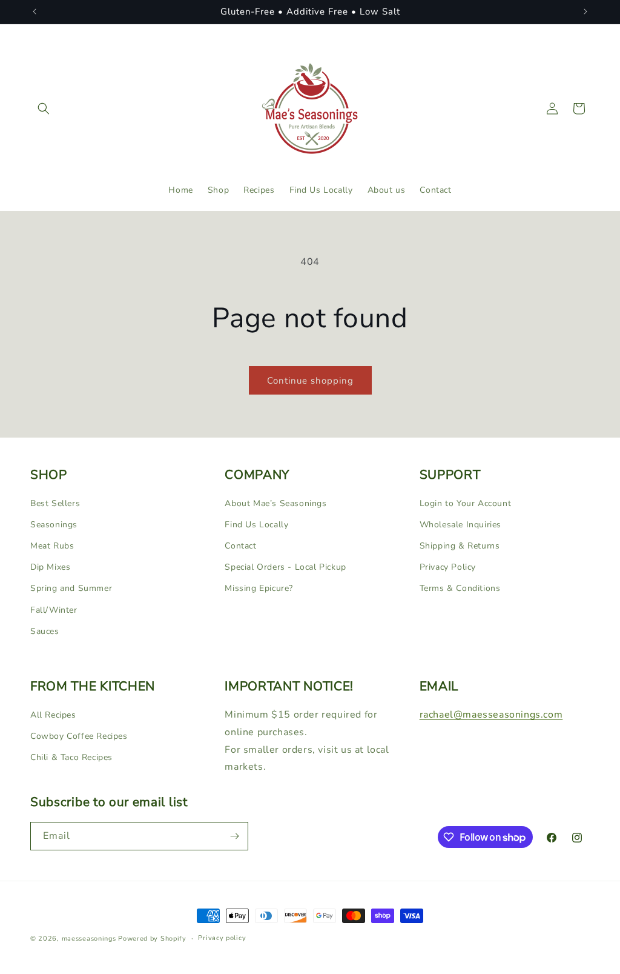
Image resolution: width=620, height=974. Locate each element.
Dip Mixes (50, 567)
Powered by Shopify (152, 938)
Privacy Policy (448, 567)
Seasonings (54, 524)
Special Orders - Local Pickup (285, 567)
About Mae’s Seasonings (275, 503)
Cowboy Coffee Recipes (79, 736)
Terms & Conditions (460, 588)
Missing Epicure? (259, 588)
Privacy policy (222, 937)
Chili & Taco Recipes (71, 757)
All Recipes (53, 715)
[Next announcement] (585, 11)
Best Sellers (55, 503)
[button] (43, 108)
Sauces (44, 631)
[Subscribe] (234, 836)
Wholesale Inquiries (460, 524)
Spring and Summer (71, 588)
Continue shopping (310, 381)
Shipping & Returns (460, 546)
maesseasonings (89, 938)
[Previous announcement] (34, 11)
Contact (240, 546)
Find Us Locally (256, 524)
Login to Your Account (466, 503)
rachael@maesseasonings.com (491, 714)
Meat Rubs (52, 546)
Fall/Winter (54, 610)
